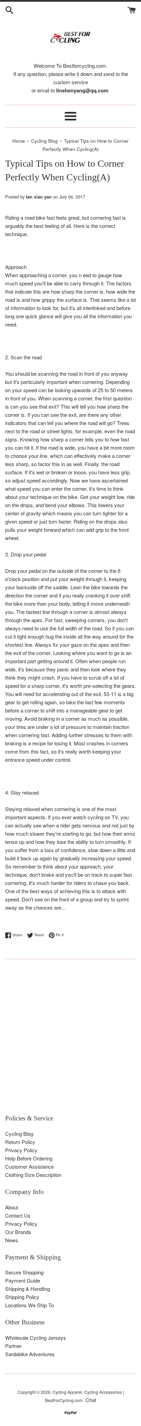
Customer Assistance (29, 1166)
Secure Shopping (24, 1272)
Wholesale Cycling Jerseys (35, 1337)
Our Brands (18, 1231)
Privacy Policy (21, 1150)
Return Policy (20, 1141)
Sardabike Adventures (30, 1354)
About (11, 1207)
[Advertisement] (70, 1039)
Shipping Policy (22, 1296)
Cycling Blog (19, 1133)
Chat (91, 1399)
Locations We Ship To (29, 1305)
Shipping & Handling (27, 1288)
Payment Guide (22, 1280)
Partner (13, 1345)
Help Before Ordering (28, 1158)
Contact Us (17, 1215)
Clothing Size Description (33, 1174)
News (11, 1240)
